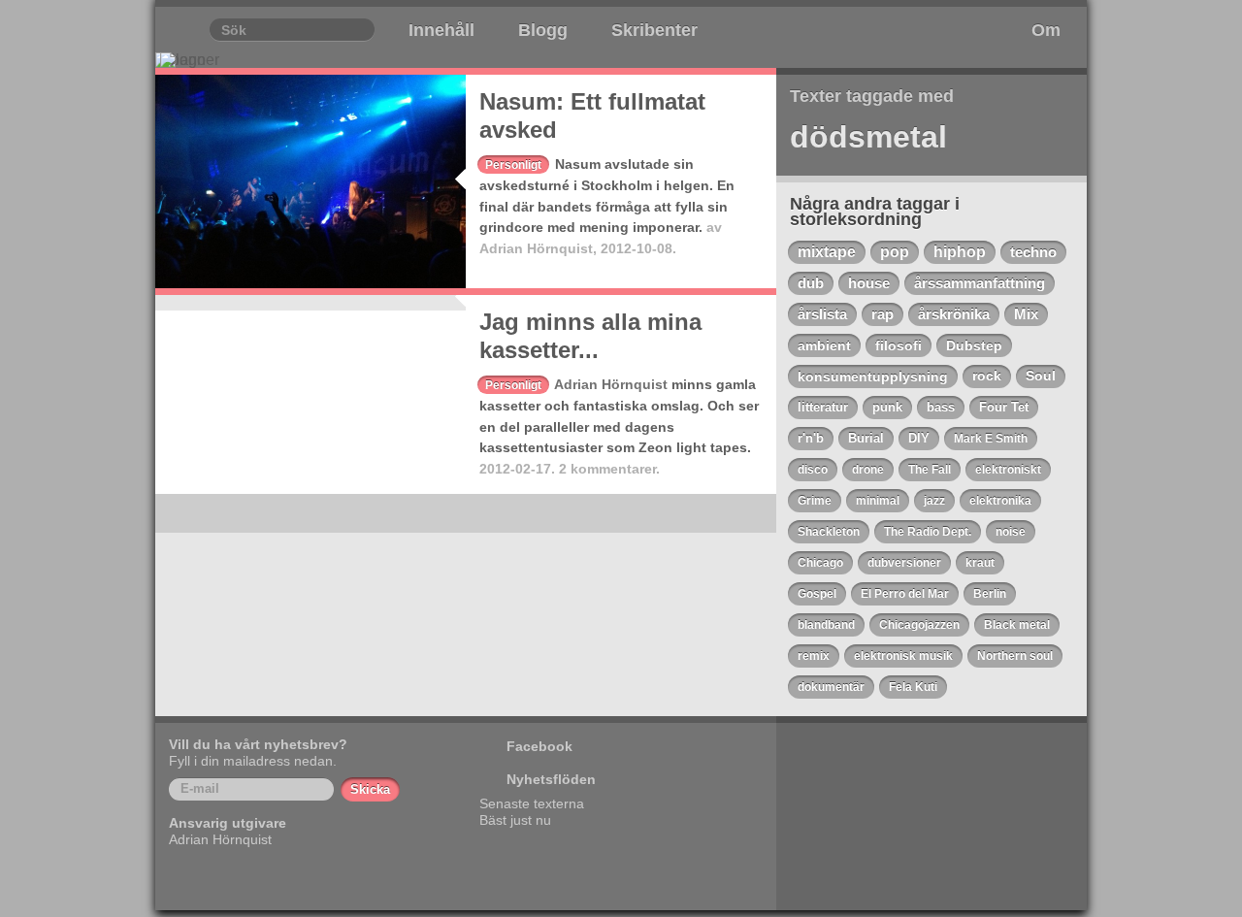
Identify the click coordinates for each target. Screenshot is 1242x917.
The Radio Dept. (927, 532)
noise (1011, 532)
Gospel (817, 594)
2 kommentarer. (609, 468)
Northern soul (1015, 656)
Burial (866, 438)
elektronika (1000, 501)
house (869, 283)
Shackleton (829, 532)
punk (887, 407)
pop (894, 252)
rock (986, 376)
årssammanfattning (979, 283)
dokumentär (831, 687)
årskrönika (954, 314)
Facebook (539, 746)
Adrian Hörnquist (536, 248)
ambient (824, 345)
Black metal (1017, 625)
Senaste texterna (531, 803)
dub (811, 283)
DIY (919, 438)
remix (814, 656)
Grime (815, 501)
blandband (826, 625)
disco (813, 469)
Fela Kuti (913, 687)
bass (941, 407)
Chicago (820, 563)
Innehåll (441, 30)
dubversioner (904, 563)
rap (882, 314)
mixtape (827, 252)
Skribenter (654, 30)
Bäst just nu (515, 820)
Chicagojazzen (919, 625)
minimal (877, 501)
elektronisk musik (903, 656)
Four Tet (1004, 407)
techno (1033, 252)
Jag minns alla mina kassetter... (590, 336)
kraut (980, 563)
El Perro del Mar (905, 594)
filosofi (898, 345)
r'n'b (811, 438)
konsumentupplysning (873, 376)
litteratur (823, 407)
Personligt (513, 165)
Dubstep (974, 345)
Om (1046, 30)
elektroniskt (1008, 469)
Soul (1041, 376)
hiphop (959, 252)
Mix (1026, 314)
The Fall (929, 469)
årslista (822, 314)
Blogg (543, 30)
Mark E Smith (991, 438)
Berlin (989, 594)
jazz (934, 501)
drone (868, 469)
